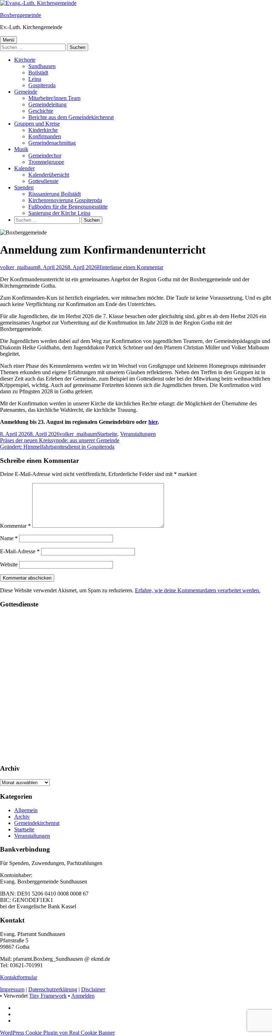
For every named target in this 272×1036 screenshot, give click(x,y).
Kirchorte (24, 60)
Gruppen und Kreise (37, 124)
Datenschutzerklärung (52, 989)
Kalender (24, 168)
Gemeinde (25, 92)
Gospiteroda (42, 85)
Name (9, 538)
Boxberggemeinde (20, 15)
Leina (34, 79)
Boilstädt (38, 73)
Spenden (24, 187)
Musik (21, 149)
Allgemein (26, 810)
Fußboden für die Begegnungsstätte (68, 207)
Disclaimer (93, 989)
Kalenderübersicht (48, 175)
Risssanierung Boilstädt (54, 194)
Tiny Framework (48, 996)
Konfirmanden (44, 136)
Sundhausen (42, 66)
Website (9, 564)
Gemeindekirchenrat (37, 823)
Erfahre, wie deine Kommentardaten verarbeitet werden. (197, 590)
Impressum (12, 989)
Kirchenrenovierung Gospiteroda (65, 200)
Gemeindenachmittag (52, 143)
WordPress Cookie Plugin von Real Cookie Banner (57, 1033)
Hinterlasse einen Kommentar (130, 267)
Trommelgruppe (46, 162)
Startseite (107, 434)
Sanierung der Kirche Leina (59, 213)
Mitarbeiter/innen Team (54, 98)
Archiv (22, 817)
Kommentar (15, 526)
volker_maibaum (19, 267)
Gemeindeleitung (47, 104)
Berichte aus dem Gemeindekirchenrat (71, 117)
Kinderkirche (43, 130)
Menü (8, 40)
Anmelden (83, 996)
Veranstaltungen (138, 434)
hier (153, 422)
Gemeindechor (44, 156)
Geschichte (40, 111)
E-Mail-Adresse (20, 551)
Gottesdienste (43, 181)
